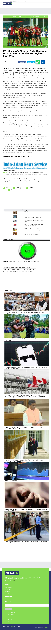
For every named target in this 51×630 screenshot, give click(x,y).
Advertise (7, 593)
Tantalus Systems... (11, 481)
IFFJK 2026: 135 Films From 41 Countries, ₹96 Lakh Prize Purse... (24, 312)
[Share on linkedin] (43, 62)
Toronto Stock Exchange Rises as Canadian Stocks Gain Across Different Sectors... (19, 269)
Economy (44, 16)
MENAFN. (12, 626)
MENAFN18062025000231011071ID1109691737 (18, 156)
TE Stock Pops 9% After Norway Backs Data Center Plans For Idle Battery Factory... (25, 367)
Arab (19, 16)
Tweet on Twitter (31, 62)
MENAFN (6, 68)
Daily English (9, 600)
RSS (12, 621)
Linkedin (12, 619)
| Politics (37, 16)
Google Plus (13, 616)
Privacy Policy (8, 589)
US (6, 16)
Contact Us (7, 591)
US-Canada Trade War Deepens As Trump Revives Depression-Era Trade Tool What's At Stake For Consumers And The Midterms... (25, 396)
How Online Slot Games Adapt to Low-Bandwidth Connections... (16, 265)
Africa (30, 16)
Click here (14, 580)
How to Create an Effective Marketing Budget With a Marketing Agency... (18, 271)
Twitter (12, 614)
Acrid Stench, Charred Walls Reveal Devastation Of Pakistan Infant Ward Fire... (25, 542)
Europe (13, 16)
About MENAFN (8, 595)
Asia (24, 16)
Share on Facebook (22, 62)
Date (5, 61)
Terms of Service (9, 587)
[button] (25, 1)
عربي (22, 1)
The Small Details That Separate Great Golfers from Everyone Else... (16, 267)
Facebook (13, 612)
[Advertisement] (25, 11)
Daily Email (13, 618)
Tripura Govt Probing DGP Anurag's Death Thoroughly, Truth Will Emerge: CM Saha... (25, 428)
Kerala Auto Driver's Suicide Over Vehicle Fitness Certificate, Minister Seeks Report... (25, 509)
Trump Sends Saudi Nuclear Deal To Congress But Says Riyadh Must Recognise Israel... (23, 460)
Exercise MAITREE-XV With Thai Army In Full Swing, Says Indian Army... (24, 339)
